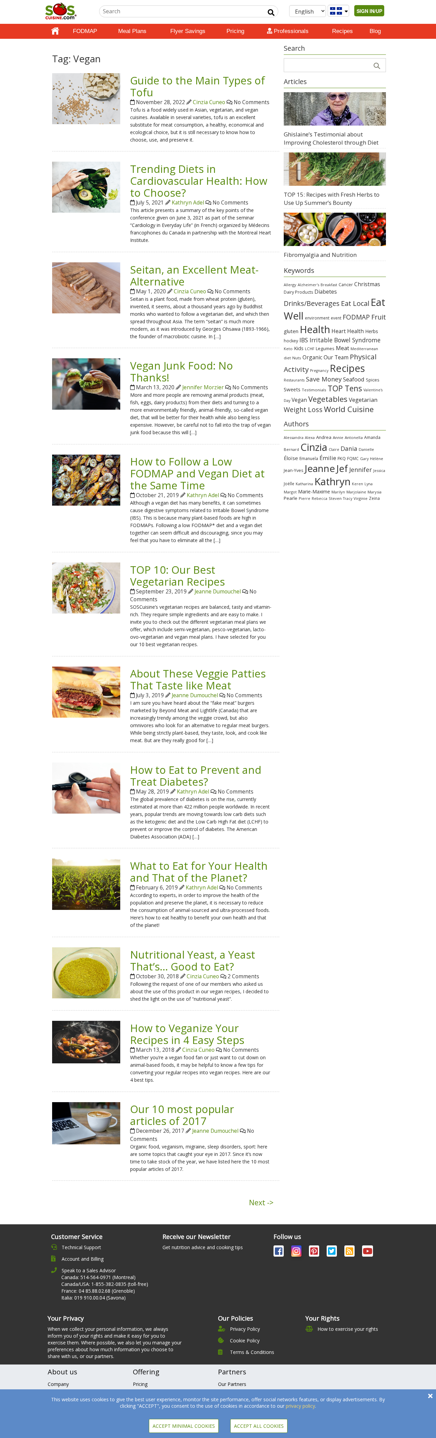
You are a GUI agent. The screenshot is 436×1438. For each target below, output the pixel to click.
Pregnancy (319, 370)
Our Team (336, 357)
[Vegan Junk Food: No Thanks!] (86, 383)
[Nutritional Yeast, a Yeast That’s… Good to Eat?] (86, 972)
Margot (290, 491)
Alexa (310, 437)
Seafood (353, 379)
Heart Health (347, 331)
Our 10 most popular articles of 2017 (182, 1115)
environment (317, 318)
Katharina (304, 483)
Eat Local (355, 303)
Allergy (290, 284)
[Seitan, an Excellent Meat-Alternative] (86, 287)
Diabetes (325, 291)
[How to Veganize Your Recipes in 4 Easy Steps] (86, 1042)
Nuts (296, 357)
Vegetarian (363, 400)
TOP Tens (345, 388)
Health (315, 329)
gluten (291, 331)
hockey (291, 341)
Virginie (361, 498)
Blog (375, 31)
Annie (338, 437)
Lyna (368, 483)
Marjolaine (356, 491)
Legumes (325, 348)
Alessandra (293, 437)
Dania (349, 448)
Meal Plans (132, 31)
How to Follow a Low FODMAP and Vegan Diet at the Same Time (197, 473)
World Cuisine (349, 409)
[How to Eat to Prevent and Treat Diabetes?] (86, 787)
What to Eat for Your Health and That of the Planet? (199, 872)
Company (58, 1384)
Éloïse (291, 458)
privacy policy (300, 1406)
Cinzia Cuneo (209, 102)
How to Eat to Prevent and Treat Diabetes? (195, 776)
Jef (342, 468)
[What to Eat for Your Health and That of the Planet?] (86, 883)
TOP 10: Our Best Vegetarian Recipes (177, 575)
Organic (312, 357)
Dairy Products (298, 292)
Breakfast (329, 284)
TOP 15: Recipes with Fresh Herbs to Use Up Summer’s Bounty (331, 199)
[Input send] (271, 12)
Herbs (371, 331)
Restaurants (294, 380)
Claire (334, 449)
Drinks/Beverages (312, 303)
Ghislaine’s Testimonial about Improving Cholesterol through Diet (331, 138)
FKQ (342, 458)
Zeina (374, 498)
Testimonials (314, 389)
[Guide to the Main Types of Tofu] (86, 98)
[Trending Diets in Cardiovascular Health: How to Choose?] (86, 186)
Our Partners (232, 1384)
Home (55, 31)
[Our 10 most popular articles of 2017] (86, 1122)
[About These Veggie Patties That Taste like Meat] (86, 691)
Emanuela (308, 458)
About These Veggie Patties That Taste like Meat (198, 679)
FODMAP (85, 31)
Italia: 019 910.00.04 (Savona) (93, 1297)
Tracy (347, 498)
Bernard (291, 449)
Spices (372, 380)
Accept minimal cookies (184, 1426)
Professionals (290, 31)
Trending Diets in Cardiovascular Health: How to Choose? (198, 181)
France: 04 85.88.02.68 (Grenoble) (98, 1291)
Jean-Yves (293, 470)
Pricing (235, 31)
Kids (298, 348)
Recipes (342, 31)
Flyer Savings (187, 31)
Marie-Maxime (314, 491)
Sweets (292, 389)
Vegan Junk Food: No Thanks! (181, 371)
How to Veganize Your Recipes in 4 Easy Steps (187, 1034)
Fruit (378, 317)
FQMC (353, 458)
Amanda (372, 437)
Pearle (290, 498)
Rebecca (319, 498)
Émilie (328, 458)
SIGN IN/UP (369, 10)
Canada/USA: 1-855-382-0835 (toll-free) (104, 1284)
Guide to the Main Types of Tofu (197, 86)
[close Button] (430, 1396)
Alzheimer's (308, 284)
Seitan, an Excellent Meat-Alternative (194, 275)
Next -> (261, 1202)
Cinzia (313, 447)
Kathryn (332, 481)
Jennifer (360, 469)
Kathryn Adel (188, 202)
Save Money (324, 379)
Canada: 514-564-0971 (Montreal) (98, 1277)
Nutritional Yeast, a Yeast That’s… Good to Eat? (192, 960)
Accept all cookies (259, 1426)
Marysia (375, 491)
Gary (364, 458)
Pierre (304, 498)
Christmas (367, 284)
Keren (357, 483)
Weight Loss (303, 409)
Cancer (346, 285)
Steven (335, 498)
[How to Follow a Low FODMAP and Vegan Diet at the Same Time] (86, 479)
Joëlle (289, 483)
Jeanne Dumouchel (217, 591)
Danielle (366, 449)
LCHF (309, 348)
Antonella (354, 437)
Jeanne (320, 468)
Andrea (323, 437)
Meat (342, 348)
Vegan (299, 400)
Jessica (379, 470)
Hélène (376, 458)
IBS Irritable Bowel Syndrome (339, 340)
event (336, 318)
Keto (288, 348)
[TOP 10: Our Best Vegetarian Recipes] (86, 587)
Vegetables (327, 399)
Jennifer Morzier (203, 387)
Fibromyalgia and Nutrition (320, 255)
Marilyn (338, 491)
